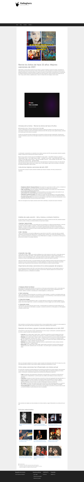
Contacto (25, 24)
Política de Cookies (37, 478)
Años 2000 (25, 465)
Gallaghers (26, 3)
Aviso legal (35, 474)
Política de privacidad (37, 476)
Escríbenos (45, 474)
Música (32, 465)
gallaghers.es (53, 474)
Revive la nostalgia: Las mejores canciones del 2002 (28, 467)
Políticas (30, 24)
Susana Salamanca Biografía (20, 474)
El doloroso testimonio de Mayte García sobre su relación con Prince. (54, 457)
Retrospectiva (36, 465)
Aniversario (21, 465)
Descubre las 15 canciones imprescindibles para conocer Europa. (54, 425)
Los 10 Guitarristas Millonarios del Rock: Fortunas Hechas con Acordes (40, 441)
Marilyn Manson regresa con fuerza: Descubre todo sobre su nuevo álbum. (25, 457)
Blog (21, 24)
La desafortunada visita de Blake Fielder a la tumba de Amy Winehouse (40, 425)
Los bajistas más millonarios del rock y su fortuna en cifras (25, 441)
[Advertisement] (42, 15)
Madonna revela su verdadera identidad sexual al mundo (53, 441)
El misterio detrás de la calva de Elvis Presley (25, 425)
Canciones (29, 465)
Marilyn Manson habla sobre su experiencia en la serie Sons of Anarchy (39, 457)
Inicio (17, 24)
